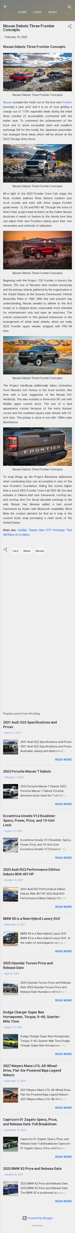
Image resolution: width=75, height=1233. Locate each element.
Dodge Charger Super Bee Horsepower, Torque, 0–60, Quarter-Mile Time (31, 1016)
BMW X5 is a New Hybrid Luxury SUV (31, 919)
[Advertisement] (37, 672)
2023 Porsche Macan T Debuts (27, 771)
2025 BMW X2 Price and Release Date (32, 1169)
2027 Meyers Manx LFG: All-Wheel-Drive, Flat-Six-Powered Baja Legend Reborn (32, 1070)
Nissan (7, 102)
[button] (69, 27)
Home (22, 12)
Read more (63, 759)
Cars (37, 12)
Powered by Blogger (40, 1218)
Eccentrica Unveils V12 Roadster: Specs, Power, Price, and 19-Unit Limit (29, 820)
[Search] (69, 8)
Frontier (67, 102)
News (52, 12)
